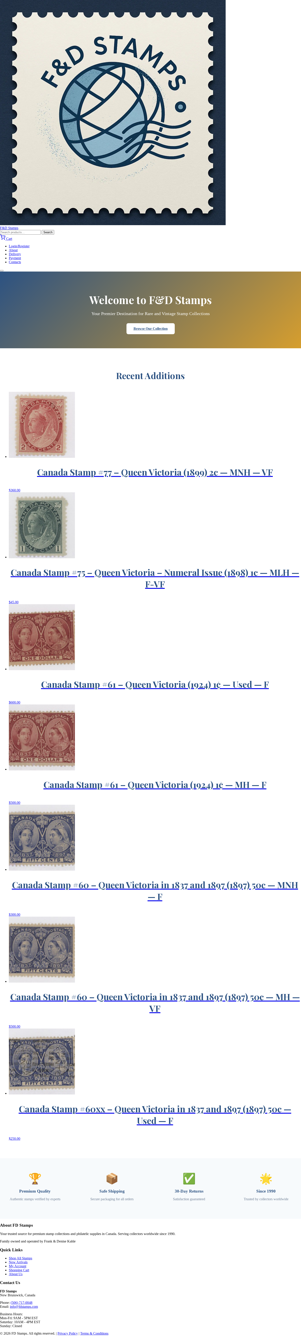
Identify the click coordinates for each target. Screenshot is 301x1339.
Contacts (15, 262)
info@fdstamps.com (24, 1306)
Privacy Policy (68, 1333)
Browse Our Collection (151, 328)
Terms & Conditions (94, 1333)
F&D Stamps (9, 228)
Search (47, 232)
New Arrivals (18, 1262)
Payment (15, 258)
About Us (15, 1274)
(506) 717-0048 (21, 1302)
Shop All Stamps (20, 1258)
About (13, 250)
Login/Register (19, 246)
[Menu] (2, 270)
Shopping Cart (19, 1270)
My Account (17, 1266)
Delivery (15, 254)
